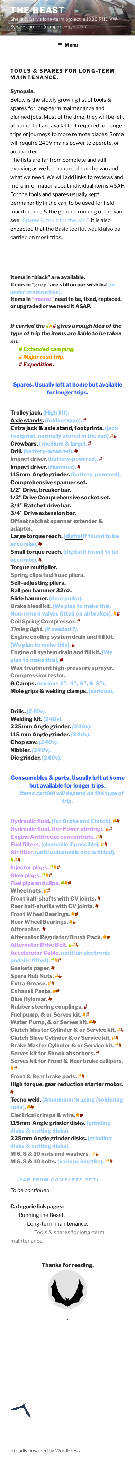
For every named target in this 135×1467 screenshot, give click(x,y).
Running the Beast (41, 1215)
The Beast (37, 10)
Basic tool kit (70, 229)
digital (74, 536)
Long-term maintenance (57, 1224)
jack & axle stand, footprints (64, 428)
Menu (71, 45)
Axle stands (26, 420)
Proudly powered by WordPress (45, 1451)
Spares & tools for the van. (54, 220)
